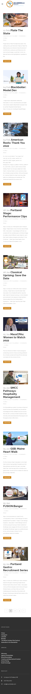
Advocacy (4, 653)
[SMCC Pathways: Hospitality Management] (15, 377)
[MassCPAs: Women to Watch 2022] (15, 324)
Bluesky (3, 638)
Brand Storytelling (6, 657)
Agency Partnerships (7, 655)
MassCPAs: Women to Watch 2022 (14, 337)
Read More (7, 61)
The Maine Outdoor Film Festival (10, 640)
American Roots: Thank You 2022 (14, 142)
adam (15, 36)
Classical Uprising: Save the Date (14, 275)
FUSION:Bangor (13, 506)
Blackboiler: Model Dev (14, 89)
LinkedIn (3, 636)
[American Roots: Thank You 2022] (15, 129)
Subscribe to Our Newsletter (9, 642)
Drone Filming (5, 661)
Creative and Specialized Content (11, 659)
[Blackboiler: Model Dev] (15, 77)
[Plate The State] (15, 20)
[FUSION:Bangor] (15, 493)
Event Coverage (5, 663)
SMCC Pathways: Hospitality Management (11, 392)
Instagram (4, 635)
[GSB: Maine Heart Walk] (15, 438)
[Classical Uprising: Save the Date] (15, 262)
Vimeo (3, 633)
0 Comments (22, 36)
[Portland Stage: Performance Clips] (15, 200)
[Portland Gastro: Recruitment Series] (15, 554)
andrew (16, 219)
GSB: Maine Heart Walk (14, 450)
